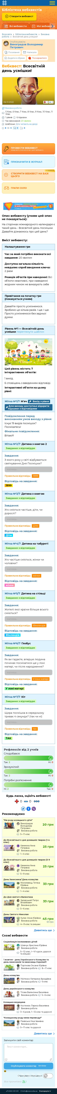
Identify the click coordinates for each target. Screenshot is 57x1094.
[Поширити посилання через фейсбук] (28, 809)
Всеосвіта (7, 34)
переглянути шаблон (30, 331)
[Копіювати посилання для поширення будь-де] (23, 809)
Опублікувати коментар (28, 1066)
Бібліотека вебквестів (26, 34)
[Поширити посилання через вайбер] (34, 809)
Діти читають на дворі (26, 124)
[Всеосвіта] (4, 2)
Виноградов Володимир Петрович (26, 46)
